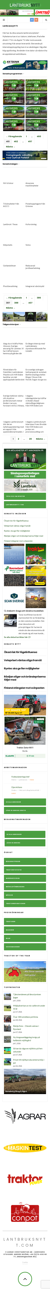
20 (30, 438)
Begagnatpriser (13, 861)
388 (16, 302)
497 (30, 141)
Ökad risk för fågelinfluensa (16, 520)
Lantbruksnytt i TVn (15, 505)
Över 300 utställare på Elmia (25, 1017)
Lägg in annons (13, 843)
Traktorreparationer (15, 904)
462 (16, 141)
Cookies (25, 1262)
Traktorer (10, 922)
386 (39, 297)
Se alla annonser (13, 802)
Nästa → (10, 146)
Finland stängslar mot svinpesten (18, 541)
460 (39, 136)
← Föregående (14, 136)
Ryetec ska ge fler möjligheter (17, 530)
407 (30, 302)
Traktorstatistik (14, 870)
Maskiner (10, 930)
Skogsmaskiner (13, 947)
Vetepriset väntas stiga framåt (17, 525)
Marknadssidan (13, 878)
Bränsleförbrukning (15, 887)
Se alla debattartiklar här (16, 637)
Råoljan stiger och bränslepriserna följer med (23, 536)
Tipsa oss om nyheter (15, 496)
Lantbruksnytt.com (25, 1242)
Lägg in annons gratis (16, 810)
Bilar (8, 938)
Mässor (9, 895)
